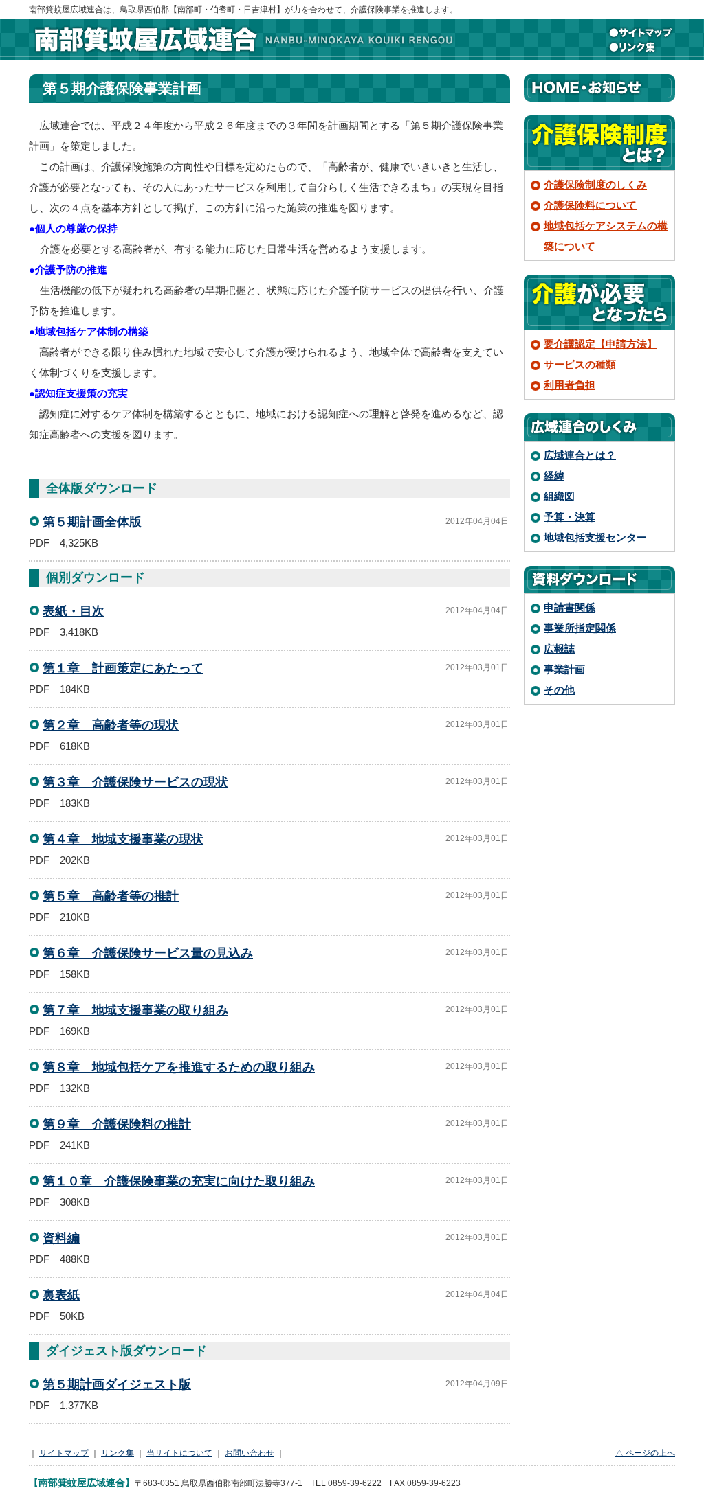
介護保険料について (590, 205)
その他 (559, 690)
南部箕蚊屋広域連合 (242, 39)
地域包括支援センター (595, 537)
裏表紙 (61, 1295)
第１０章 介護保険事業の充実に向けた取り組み (179, 1181)
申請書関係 (569, 607)
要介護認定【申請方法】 (600, 344)
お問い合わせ (249, 1453)
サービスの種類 (580, 364)
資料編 (61, 1238)
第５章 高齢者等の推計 (111, 896)
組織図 (559, 496)
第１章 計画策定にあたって (123, 668)
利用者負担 (569, 385)
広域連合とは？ (580, 455)
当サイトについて (179, 1453)
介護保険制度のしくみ (595, 184)
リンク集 (640, 47)
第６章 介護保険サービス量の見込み (148, 953)
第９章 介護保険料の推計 (117, 1124)
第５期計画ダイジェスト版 (117, 1384)
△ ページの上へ (645, 1453)
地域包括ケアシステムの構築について (606, 236)
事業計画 (564, 669)
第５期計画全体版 (92, 522)
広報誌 (559, 648)
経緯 (554, 475)
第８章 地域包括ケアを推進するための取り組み (179, 1067)
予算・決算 (569, 517)
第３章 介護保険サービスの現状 (135, 782)
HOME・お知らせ (599, 88)
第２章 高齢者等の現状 (111, 725)
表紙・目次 (73, 611)
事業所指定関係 (580, 628)
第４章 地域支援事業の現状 (123, 839)
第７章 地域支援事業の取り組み (135, 1010)
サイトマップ (640, 33)
